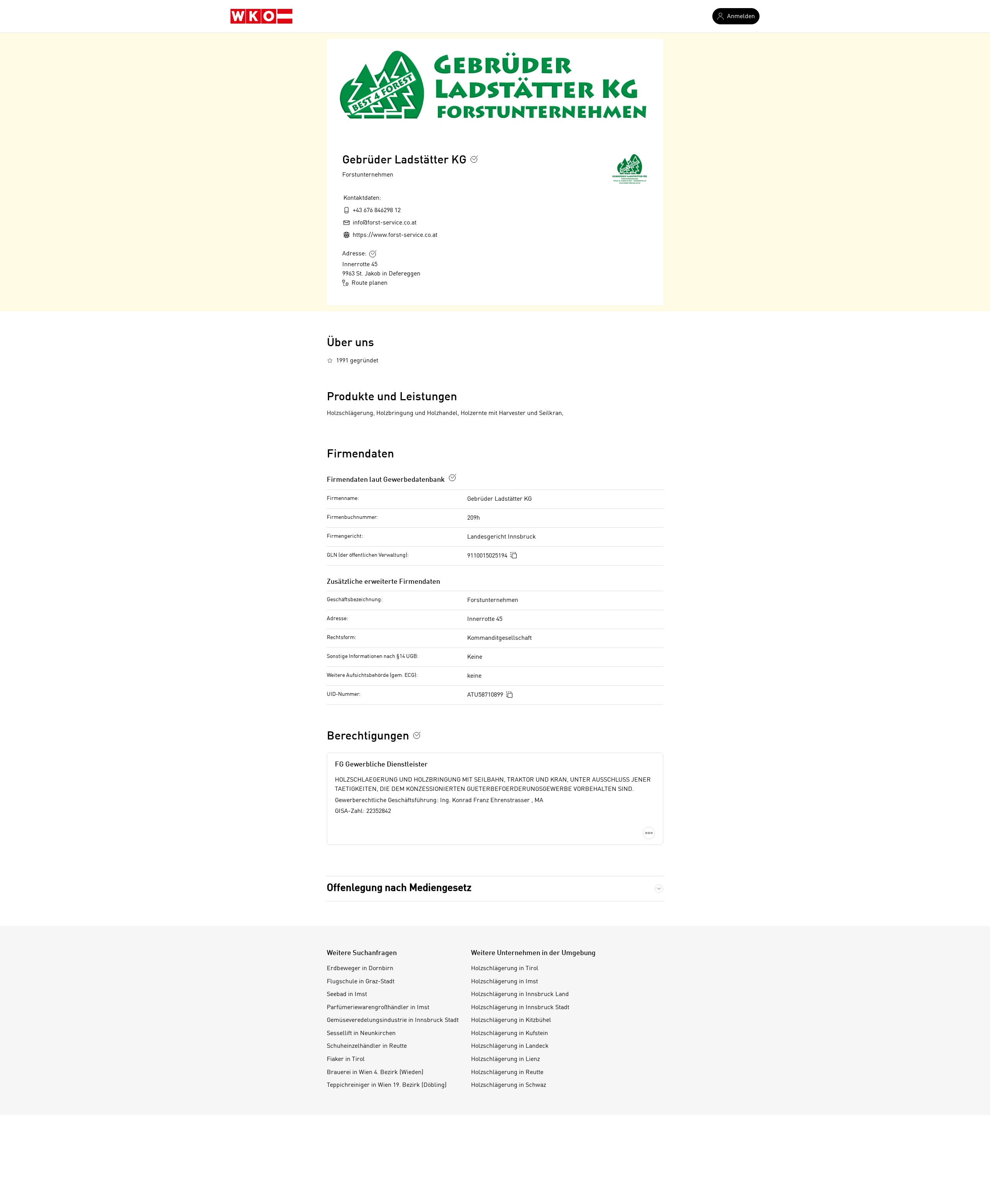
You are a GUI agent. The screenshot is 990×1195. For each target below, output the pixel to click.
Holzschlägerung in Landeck (510, 1046)
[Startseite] (261, 16)
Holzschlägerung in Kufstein (509, 1033)
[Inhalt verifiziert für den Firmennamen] (474, 159)
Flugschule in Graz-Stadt (360, 982)
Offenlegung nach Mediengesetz (399, 888)
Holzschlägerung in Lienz (505, 1059)
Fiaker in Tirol (346, 1059)
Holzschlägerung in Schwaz (508, 1085)
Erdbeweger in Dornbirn (360, 969)
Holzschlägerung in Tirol (504, 969)
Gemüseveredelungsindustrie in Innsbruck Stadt (393, 1020)
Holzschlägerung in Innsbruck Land (520, 994)
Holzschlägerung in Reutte (507, 1072)
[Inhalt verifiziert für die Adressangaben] (373, 254)
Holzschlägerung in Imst (504, 982)
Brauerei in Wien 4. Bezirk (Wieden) (375, 1072)
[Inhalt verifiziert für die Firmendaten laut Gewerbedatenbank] (452, 477)
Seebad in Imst (347, 994)
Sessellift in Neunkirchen (361, 1033)
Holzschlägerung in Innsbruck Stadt (520, 1008)
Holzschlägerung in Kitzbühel (511, 1020)
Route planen (369, 283)
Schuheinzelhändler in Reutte (367, 1046)
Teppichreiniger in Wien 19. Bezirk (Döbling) (387, 1085)
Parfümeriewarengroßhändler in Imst (378, 1008)
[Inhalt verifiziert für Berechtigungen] (417, 735)
